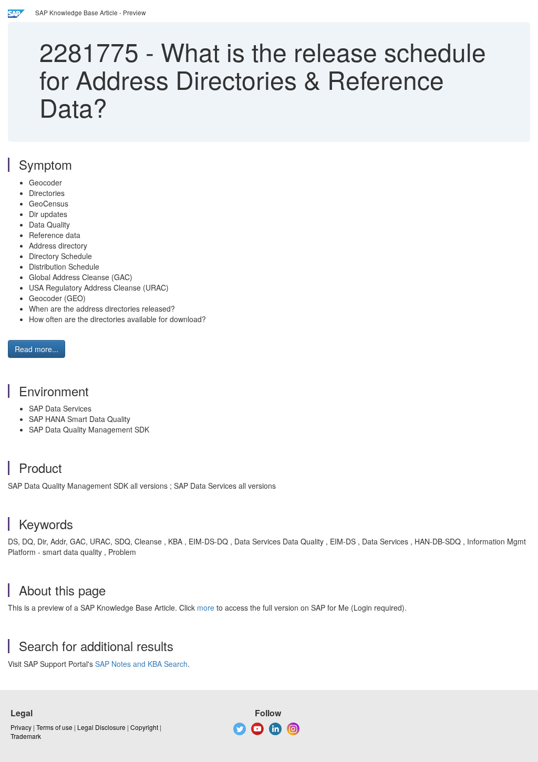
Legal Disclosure (101, 727)
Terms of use (54, 727)
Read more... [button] (36, 349)
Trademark (26, 736)
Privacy (21, 727)
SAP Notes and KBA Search (141, 663)
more (205, 607)
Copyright (144, 727)
